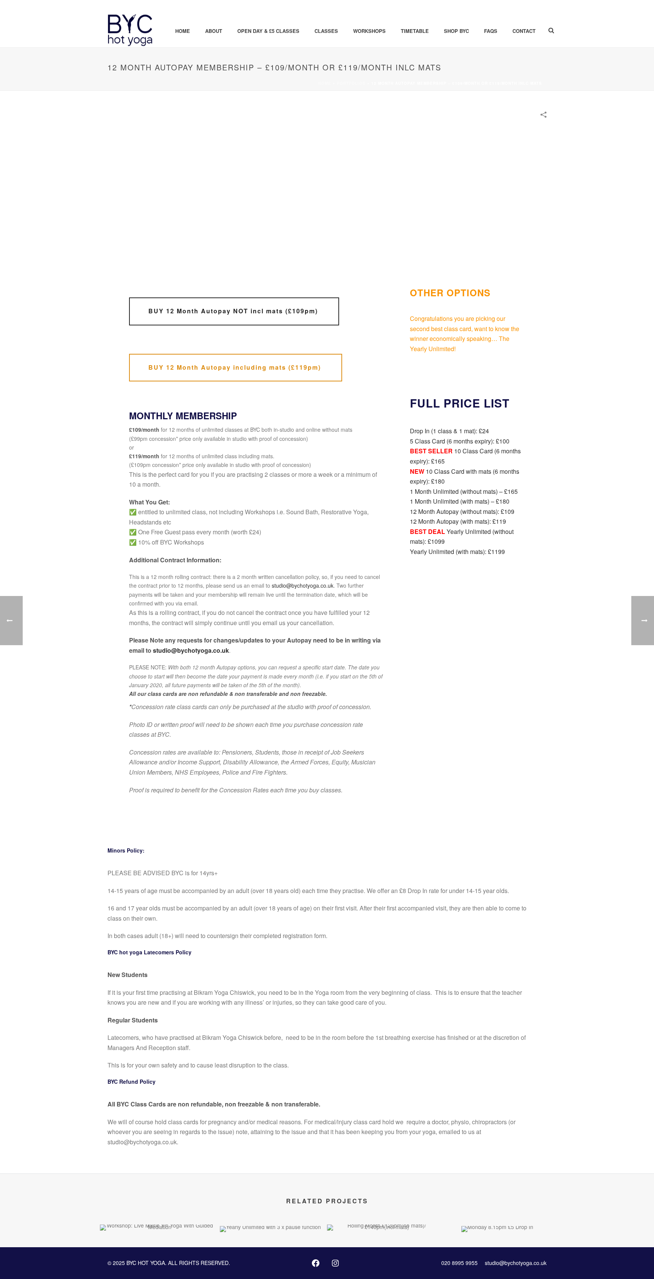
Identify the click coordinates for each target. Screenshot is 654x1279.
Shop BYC (456, 30)
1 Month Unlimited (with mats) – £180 (459, 501)
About (213, 30)
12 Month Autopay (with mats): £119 (458, 521)
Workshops (369, 30)
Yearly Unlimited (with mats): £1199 (457, 551)
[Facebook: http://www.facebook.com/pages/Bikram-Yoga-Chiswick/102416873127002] (315, 1263)
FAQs (490, 30)
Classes (326, 30)
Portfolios (351, 83)
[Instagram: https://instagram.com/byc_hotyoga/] (335, 1263)
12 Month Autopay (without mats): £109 (462, 511)
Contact (524, 30)
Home (182, 30)
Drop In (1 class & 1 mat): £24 (449, 430)
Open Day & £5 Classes (268, 30)
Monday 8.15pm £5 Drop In (497, 1212)
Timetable (415, 30)
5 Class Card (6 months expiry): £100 (459, 441)
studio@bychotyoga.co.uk (302, 585)
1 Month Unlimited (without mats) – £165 (464, 491)
